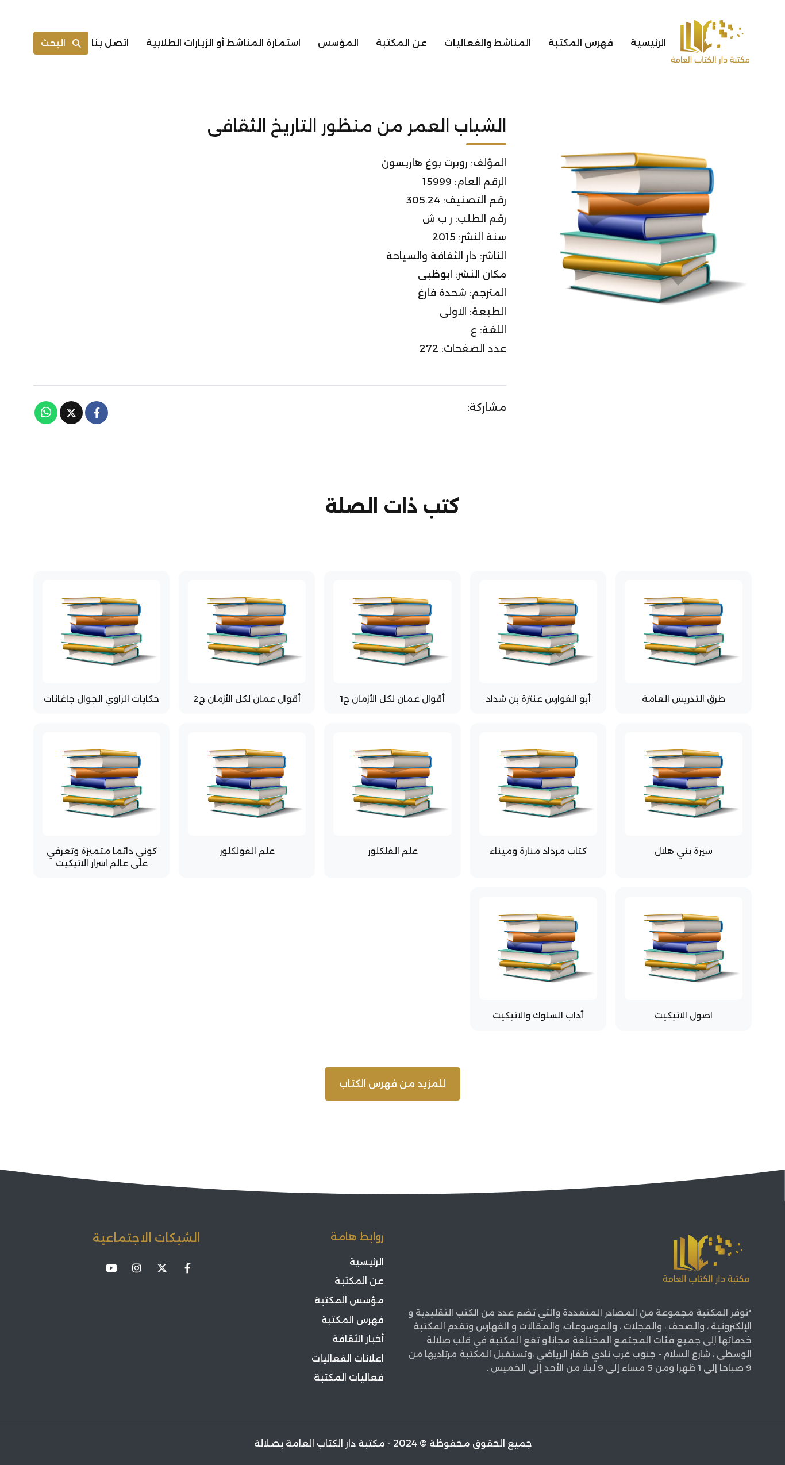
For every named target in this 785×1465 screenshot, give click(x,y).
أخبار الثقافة (358, 1338)
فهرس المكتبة (580, 42)
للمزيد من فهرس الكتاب (392, 1083)
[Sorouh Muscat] (710, 43)
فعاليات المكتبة (349, 1377)
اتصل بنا (110, 42)
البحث (53, 42)
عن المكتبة (401, 42)
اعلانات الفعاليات (347, 1358)
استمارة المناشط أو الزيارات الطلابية (223, 42)
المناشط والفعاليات (487, 42)
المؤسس (338, 42)
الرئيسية (648, 42)
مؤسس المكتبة (349, 1300)
